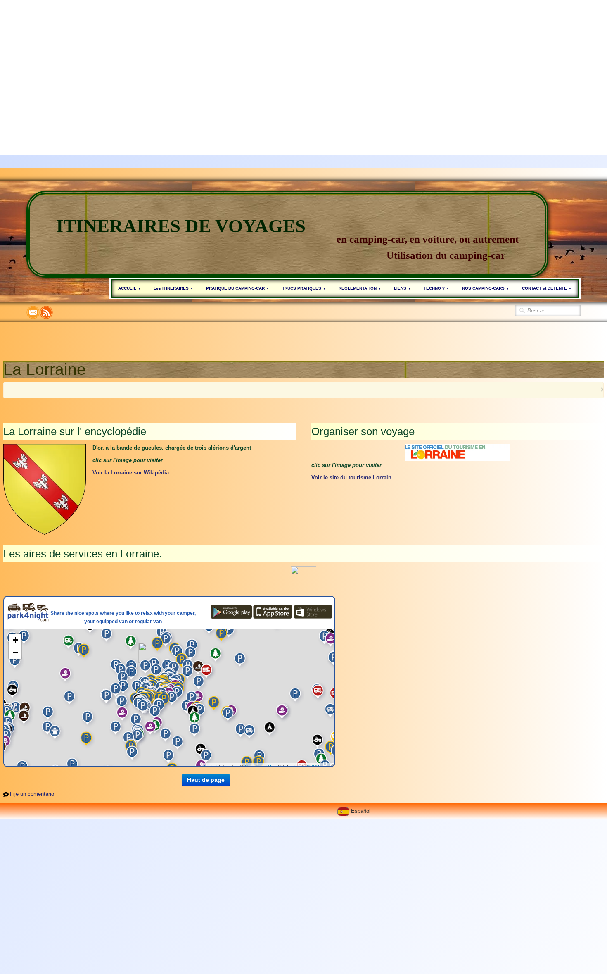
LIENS (402, 288)
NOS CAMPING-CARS (486, 288)
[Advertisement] (248, 58)
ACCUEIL (129, 288)
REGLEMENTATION (360, 288)
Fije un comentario (32, 794)
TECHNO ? (437, 288)
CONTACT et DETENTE (547, 288)
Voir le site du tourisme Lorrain (351, 477)
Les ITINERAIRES (174, 288)
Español (361, 811)
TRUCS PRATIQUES (304, 288)
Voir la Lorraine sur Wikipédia (130, 472)
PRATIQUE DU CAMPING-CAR (238, 288)
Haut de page (206, 779)
